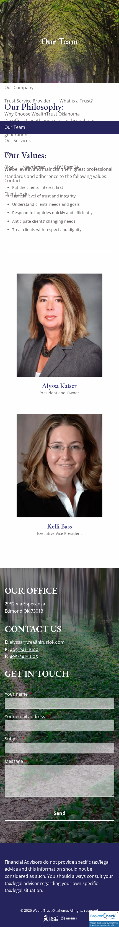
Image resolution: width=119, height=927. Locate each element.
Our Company (18, 87)
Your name (38, 694)
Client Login (16, 194)
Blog (9, 167)
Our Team (14, 127)
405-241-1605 (24, 656)
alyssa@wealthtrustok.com (37, 642)
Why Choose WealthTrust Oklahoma (42, 114)
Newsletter (33, 167)
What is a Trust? (76, 101)
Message (36, 761)
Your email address (47, 716)
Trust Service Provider (27, 101)
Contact (12, 180)
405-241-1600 (24, 649)
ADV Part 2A (66, 167)
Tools (10, 154)
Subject (35, 739)
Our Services (17, 140)
